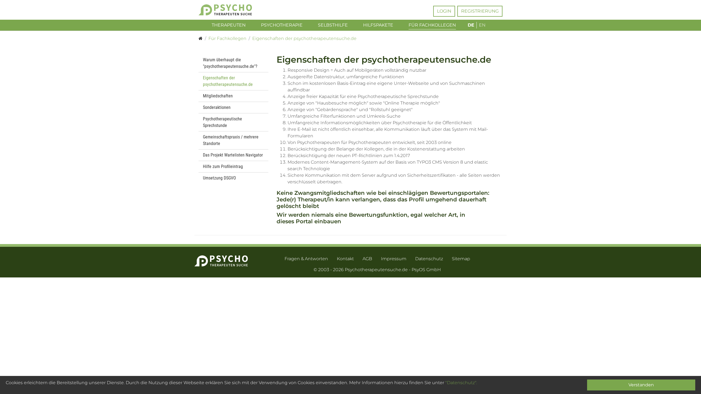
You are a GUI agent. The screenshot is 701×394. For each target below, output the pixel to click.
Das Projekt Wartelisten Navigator (233, 155)
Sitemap (461, 258)
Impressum (393, 258)
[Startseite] (201, 38)
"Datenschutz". (461, 382)
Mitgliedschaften (218, 96)
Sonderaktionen (217, 107)
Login (444, 11)
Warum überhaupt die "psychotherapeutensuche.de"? (230, 63)
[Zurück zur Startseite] (233, 10)
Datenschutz (429, 258)
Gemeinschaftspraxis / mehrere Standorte (230, 140)
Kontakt (345, 258)
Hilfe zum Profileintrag (223, 166)
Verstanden (641, 384)
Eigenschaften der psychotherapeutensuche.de (228, 81)
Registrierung (480, 11)
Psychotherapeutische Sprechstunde (222, 122)
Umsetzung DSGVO (219, 178)
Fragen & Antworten (306, 258)
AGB (367, 258)
